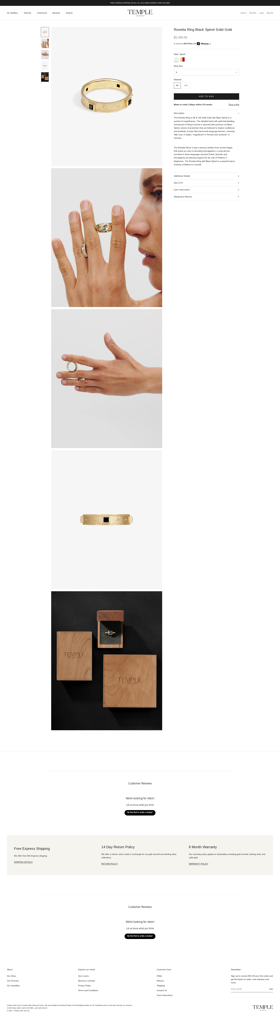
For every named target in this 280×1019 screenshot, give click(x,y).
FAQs (159, 976)
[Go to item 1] (45, 32)
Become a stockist (86, 981)
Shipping (161, 985)
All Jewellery (12, 13)
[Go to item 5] (45, 77)
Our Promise (13, 981)
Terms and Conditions (88, 990)
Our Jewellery (13, 985)
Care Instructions (165, 995)
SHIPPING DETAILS (23, 862)
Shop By (27, 13)
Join (271, 989)
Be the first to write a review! (140, 813)
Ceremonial (42, 13)
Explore (69, 13)
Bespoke (56, 13)
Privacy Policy (84, 985)
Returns (160, 981)
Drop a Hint (234, 104)
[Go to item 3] (45, 54)
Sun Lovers (83, 976)
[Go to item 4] (45, 66)
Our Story (11, 976)
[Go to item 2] (45, 43)
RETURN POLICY (109, 864)
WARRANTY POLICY (198, 864)
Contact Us (162, 990)
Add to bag (206, 96)
